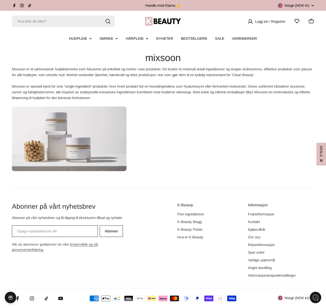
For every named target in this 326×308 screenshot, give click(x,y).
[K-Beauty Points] (10, 297)
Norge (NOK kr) (296, 5)
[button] (321, 154)
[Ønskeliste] (297, 21)
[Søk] (108, 21)
